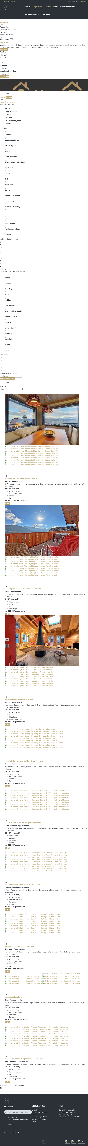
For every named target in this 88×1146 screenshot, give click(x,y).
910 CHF (11, 845)
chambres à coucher (8, 71)
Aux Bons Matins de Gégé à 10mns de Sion (21, 946)
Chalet (8, 114)
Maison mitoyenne (13, 121)
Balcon (7, 345)
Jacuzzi (7, 294)
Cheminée (8, 339)
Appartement (11, 111)
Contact (46, 15)
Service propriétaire (68, 7)
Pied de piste (10, 201)
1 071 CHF (12, 500)
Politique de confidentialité (69, 1117)
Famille (7, 173)
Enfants (3, 57)
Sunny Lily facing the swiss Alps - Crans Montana (24, 761)
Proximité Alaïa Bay (12, 207)
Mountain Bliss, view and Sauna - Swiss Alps (22, 478)
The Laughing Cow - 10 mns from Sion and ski (23, 589)
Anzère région (10, 145)
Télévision (8, 283)
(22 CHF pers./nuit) (12, 833)
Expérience (9, 168)
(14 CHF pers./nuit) (12, 771)
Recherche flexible (7, 35)
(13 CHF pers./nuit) (12, 709)
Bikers (7, 151)
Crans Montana (11, 156)
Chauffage (9, 289)
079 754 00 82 (13, 1117)
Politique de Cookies (67, 1112)
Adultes (3, 52)
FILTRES (3, 25)
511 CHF (11, 611)
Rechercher (4, 22)
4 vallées (8, 134)
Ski (6, 218)
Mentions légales (65, 1114)
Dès (6, 500)
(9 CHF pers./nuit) (12, 599)
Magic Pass (9, 184)
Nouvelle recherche (7, 102)
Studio (8, 124)
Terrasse (8, 322)
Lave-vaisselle (10, 305)
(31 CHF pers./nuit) (12, 1007)
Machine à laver (11, 317)
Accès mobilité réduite (13, 311)
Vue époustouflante (12, 229)
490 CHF (11, 783)
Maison (9, 118)
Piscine (7, 278)
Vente (55, 7)
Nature (7, 190)
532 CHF (11, 721)
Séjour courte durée (42, 7)
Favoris (83, 2)
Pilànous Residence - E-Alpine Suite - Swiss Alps (23, 1059)
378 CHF (11, 968)
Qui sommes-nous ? (32, 15)
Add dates (4, 49)
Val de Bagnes (10, 223)
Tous (8, 108)
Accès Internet (10, 328)
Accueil (28, 7)
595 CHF (11, 1079)
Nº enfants (4, 65)
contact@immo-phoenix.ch (18, 1119)
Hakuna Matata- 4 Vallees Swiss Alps (19, 699)
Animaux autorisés (12, 140)
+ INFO (7, 503)
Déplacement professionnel (15, 162)
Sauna (7, 350)
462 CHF (11, 906)
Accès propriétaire (73, 2)
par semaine (21, 500)
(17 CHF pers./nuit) (12, 895)
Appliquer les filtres (7, 379)
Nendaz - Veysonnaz (13, 196)
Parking (8, 300)
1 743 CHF (12, 1019)
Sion (6, 212)
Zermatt (8, 235)
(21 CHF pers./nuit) (12, 1067)
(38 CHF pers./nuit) (12, 488)
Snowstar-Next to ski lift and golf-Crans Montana (24, 823)
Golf (6, 179)
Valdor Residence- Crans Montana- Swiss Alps (22, 884)
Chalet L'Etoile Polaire (13, 997)
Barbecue (8, 333)
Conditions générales (67, 1110)
